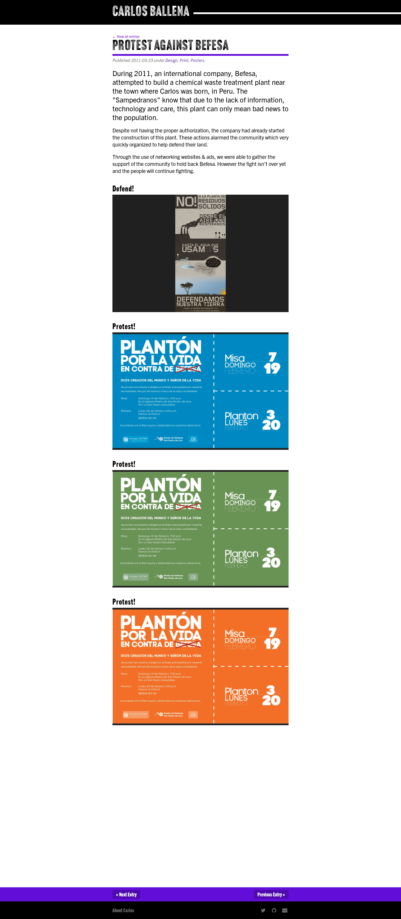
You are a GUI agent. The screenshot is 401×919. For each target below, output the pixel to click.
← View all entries (125, 36)
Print (184, 60)
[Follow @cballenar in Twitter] (263, 910)
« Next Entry (126, 894)
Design (171, 60)
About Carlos (123, 910)
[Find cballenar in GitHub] (274, 910)
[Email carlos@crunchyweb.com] (285, 910)
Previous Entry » (271, 894)
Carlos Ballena (151, 12)
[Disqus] (200, 804)
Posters (197, 60)
